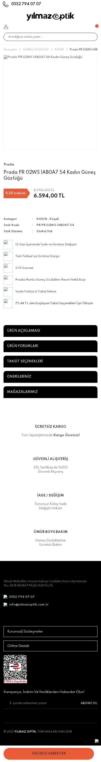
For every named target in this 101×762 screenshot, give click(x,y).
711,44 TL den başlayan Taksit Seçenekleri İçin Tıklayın (54, 303)
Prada (20, 279)
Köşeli (54, 219)
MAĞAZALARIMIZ (22, 392)
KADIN (41, 219)
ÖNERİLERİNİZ (19, 376)
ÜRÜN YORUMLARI (22, 346)
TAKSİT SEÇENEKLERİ (25, 361)
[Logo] (50, 16)
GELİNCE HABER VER (49, 753)
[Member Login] (6, 26)
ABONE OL (89, 703)
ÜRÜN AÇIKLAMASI (23, 330)
